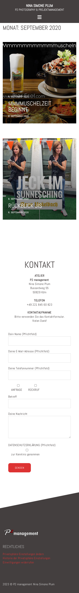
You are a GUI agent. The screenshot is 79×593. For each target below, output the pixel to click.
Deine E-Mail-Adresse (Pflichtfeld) (28, 351)
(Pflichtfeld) (31, 445)
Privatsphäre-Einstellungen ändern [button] (23, 554)
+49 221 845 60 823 (39, 302)
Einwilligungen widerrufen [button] (18, 562)
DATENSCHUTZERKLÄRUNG (24, 445)
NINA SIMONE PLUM (39, 5)
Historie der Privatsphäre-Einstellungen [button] (26, 558)
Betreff (12, 397)
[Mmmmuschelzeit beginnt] (39, 82)
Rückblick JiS (25, 205)
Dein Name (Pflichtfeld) (22, 334)
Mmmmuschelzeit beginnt (29, 106)
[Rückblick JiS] (39, 179)
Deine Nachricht (18, 414)
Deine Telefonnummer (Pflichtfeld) (29, 368)
